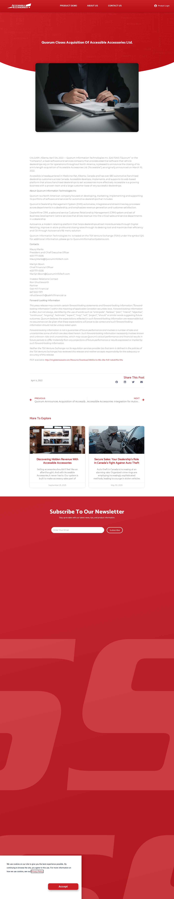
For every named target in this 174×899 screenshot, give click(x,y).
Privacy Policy (37, 871)
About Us (92, 6)
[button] (116, 382)
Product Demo (68, 6)
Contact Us (115, 6)
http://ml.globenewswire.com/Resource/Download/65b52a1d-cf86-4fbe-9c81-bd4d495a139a (84, 360)
